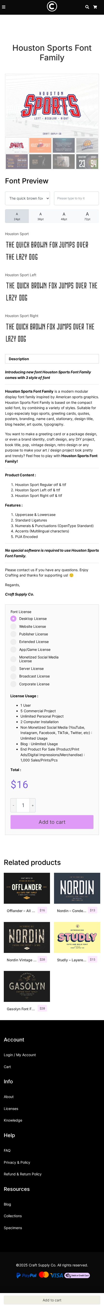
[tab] (52, 358)
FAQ (7, 1150)
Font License (21, 612)
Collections (13, 1216)
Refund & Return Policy (23, 1174)
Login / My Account (20, 1055)
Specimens (13, 1228)
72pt (87, 216)
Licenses (11, 1108)
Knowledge (13, 1120)
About (9, 1096)
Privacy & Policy (17, 1162)
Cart (7, 1067)
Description (19, 359)
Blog (7, 1204)
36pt (40, 216)
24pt (17, 216)
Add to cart (52, 822)
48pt (64, 216)
